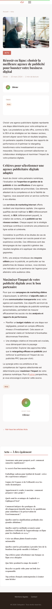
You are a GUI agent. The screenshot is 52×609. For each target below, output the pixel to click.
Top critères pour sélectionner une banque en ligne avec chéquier (24, 556)
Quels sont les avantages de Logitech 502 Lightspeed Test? (22, 499)
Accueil (5, 12)
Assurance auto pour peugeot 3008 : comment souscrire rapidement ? (24, 461)
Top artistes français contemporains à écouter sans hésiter (24, 577)
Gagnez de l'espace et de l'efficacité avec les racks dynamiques (23, 483)
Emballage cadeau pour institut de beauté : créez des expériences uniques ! (26, 475)
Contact (34, 597)
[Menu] (29, 2)
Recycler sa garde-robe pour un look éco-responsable (22, 569)
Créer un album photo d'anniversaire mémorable (21, 539)
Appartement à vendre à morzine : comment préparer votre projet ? (24, 491)
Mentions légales (21, 597)
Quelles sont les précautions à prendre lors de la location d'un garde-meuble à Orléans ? (25, 547)
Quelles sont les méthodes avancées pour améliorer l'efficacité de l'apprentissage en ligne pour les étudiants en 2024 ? (25, 530)
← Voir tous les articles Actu (15, 429)
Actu (12, 12)
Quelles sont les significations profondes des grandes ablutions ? (24, 521)
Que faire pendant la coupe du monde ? (22, 563)
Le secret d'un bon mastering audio (20, 468)
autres (32, 374)
